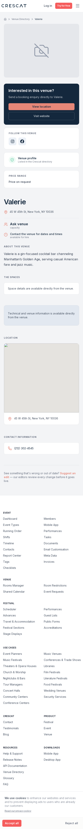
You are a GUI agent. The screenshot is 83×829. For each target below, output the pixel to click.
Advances (9, 615)
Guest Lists (50, 615)
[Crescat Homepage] (14, 6)
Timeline (8, 543)
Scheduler (9, 609)
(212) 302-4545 (24, 448)
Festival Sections (13, 627)
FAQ (5, 784)
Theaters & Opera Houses (19, 666)
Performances (53, 531)
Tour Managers (13, 684)
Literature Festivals (55, 678)
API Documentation (15, 765)
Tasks (47, 537)
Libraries (49, 666)
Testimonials (11, 728)
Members (50, 518)
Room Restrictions (55, 585)
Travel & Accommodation (19, 621)
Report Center (12, 555)
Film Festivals (52, 672)
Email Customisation (56, 549)
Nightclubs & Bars (14, 678)
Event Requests (54, 591)
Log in (48, 5)
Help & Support (13, 753)
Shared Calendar (14, 591)
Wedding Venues (55, 690)
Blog (6, 734)
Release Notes (12, 759)
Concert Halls (11, 690)
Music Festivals (12, 660)
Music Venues (53, 653)
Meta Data (50, 555)
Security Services (55, 696)
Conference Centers (16, 702)
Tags (6, 561)
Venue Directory (21, 19)
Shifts (6, 537)
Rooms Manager (13, 585)
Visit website (42, 116)
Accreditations (53, 627)
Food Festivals (53, 684)
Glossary (8, 778)
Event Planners (12, 653)
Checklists (9, 567)
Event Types (11, 524)
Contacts (8, 549)
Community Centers (15, 696)
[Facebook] (22, 141)
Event (47, 728)
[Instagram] (12, 141)
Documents (51, 543)
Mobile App (51, 524)
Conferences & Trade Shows (62, 660)
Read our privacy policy (18, 810)
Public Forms (52, 621)
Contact (8, 722)
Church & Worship (14, 672)
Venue (48, 734)
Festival (48, 722)
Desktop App (52, 759)
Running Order (12, 531)
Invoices (49, 561)
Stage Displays (12, 633)
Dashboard (10, 518)
